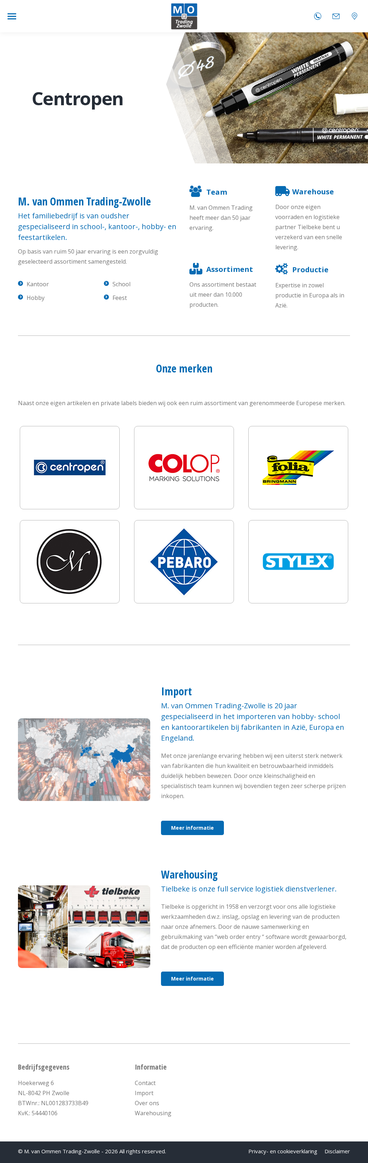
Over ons (147, 1103)
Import (144, 1093)
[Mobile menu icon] (12, 16)
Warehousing (153, 1113)
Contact (145, 1083)
